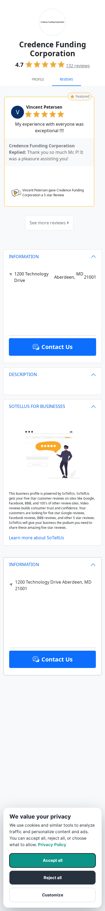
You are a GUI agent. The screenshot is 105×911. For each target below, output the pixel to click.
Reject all (53, 877)
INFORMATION (24, 564)
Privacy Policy (52, 844)
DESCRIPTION (23, 374)
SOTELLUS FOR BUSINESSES (37, 406)
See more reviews (48, 223)
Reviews (66, 79)
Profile (38, 79)
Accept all (52, 860)
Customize (52, 894)
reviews (78, 66)
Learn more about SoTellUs (36, 538)
